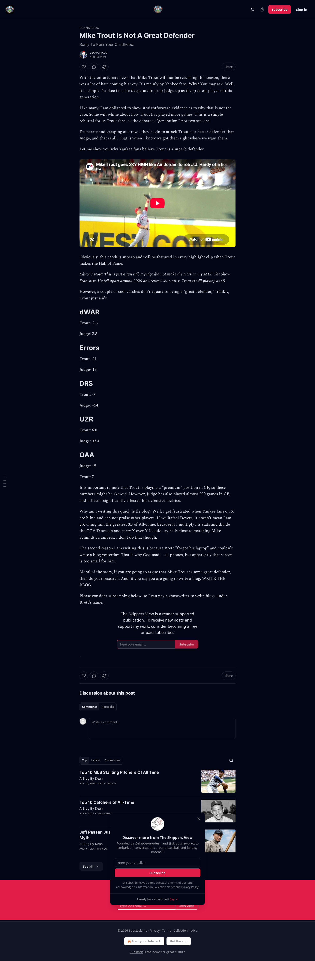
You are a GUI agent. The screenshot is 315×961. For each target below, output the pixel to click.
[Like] (84, 67)
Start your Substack (146, 941)
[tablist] (98, 706)
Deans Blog (89, 28)
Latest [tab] (95, 760)
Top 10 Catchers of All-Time (107, 802)
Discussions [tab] (112, 760)
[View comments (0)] (94, 67)
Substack (136, 952)
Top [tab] (84, 760)
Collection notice (185, 930)
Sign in (301, 9)
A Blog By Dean (91, 778)
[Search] (253, 9)
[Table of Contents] (5, 480)
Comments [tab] (89, 707)
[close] (198, 818)
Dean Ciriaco (98, 52)
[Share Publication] (262, 9)
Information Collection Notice (156, 887)
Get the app (178, 941)
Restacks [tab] (108, 707)
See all (88, 866)
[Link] (73, 312)
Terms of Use (178, 883)
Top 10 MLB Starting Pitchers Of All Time (119, 772)
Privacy (155, 930)
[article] (157, 781)
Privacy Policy (189, 887)
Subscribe (280, 9)
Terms (166, 930)
